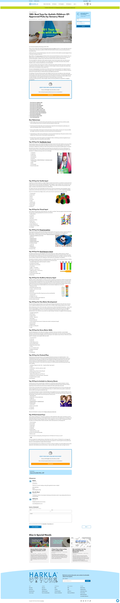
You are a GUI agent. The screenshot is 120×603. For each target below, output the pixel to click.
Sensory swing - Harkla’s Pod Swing (37, 159)
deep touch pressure (50, 234)
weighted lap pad (41, 401)
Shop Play (30, 587)
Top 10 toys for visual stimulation (36, 105)
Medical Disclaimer (83, 594)
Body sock (32, 245)
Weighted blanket (33, 240)
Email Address (65, 578)
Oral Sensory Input (46, 252)
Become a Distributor (58, 592)
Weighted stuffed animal (34, 241)
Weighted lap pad (33, 238)
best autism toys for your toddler (50, 48)
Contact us (69, 591)
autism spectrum (40, 55)
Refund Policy (82, 587)
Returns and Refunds (71, 592)
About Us (43, 587)
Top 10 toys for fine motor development (37, 111)
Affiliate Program (45, 591)
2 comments (44, 553)
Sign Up (83, 26)
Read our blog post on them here (50, 411)
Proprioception (45, 230)
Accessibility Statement (84, 596)
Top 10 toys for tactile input (35, 104)
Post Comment (35, 526)
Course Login (31, 592)
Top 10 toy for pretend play (35, 114)
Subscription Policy (83, 591)
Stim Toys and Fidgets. (67, 189)
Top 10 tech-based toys (34, 117)
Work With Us (44, 589)
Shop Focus (31, 589)
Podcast (56, 589)
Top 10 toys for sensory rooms (36, 115)
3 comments (45, 19)
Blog (55, 587)
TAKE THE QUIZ (50, 94)
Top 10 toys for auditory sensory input (37, 109)
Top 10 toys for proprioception (36, 106)
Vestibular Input (45, 142)
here (50, 150)
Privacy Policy (82, 592)
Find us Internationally (45, 592)
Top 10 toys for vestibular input (36, 102)
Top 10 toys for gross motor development (38, 112)
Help (68, 589)
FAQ (68, 587)
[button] (117, 600)
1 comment (53, 552)
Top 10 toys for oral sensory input (36, 108)
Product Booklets (58, 591)
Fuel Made (42, 600)
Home (30, 12)
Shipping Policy (83, 589)
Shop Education (31, 591)
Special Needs (34, 12)
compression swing (48, 159)
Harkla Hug (32, 235)
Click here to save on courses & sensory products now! (65, 7)
